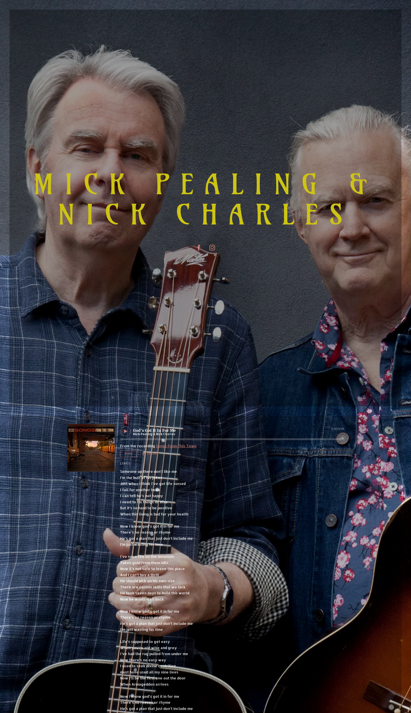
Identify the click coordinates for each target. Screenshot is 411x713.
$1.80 (128, 453)
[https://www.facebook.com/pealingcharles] (199, 247)
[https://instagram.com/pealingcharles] (212, 247)
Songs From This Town (176, 446)
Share (152, 453)
